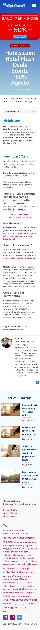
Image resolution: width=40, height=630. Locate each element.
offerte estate (27, 558)
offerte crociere (12, 558)
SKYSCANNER (21, 309)
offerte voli (12, 572)
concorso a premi (15, 533)
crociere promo (20, 542)
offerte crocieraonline (24, 555)
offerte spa (7, 568)
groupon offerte (18, 549)
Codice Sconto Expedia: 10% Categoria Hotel (29, 430)
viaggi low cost (20, 600)
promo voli (16, 586)
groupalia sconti (16, 546)
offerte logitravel (25, 564)
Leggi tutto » (27, 420)
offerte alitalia (9, 555)
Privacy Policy (10, 510)
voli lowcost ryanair (24, 608)
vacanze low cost (14, 592)
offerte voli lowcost (21, 576)
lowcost (30, 552)
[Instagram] (12, 617)
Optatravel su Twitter (13, 329)
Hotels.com (24, 45)
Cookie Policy (10, 513)
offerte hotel (23, 561)
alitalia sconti (19, 530)
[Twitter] (19, 617)
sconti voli (23, 589)
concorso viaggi (13, 538)
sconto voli (33, 589)
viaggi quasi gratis (21, 604)
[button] (34, 5)
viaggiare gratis (18, 596)
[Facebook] (5, 617)
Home (6, 99)
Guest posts (9, 516)
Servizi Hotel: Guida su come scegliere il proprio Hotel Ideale (29, 453)
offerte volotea (21, 583)
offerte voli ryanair (10, 579)
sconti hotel (12, 589)
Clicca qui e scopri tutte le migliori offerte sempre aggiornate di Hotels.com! (19, 236)
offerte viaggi (20, 568)
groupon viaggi (19, 552)
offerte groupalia (10, 561)
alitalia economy (9, 530)
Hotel (16, 45)
